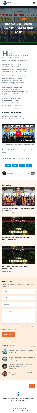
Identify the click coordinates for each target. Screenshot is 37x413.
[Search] (32, 386)
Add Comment (9, 311)
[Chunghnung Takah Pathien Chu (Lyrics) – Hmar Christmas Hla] (18, 226)
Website (6, 304)
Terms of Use (26, 411)
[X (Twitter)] (15, 165)
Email (6, 298)
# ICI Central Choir (9, 158)
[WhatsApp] (29, 165)
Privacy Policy (11, 411)
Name (6, 291)
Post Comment (8, 334)
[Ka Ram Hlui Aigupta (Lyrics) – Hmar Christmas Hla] (18, 255)
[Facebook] (8, 165)
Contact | (19, 411)
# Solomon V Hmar (23, 158)
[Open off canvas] (34, 3)
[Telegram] (22, 165)
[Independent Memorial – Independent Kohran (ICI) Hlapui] (18, 196)
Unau (24, 408)
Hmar (24, 19)
